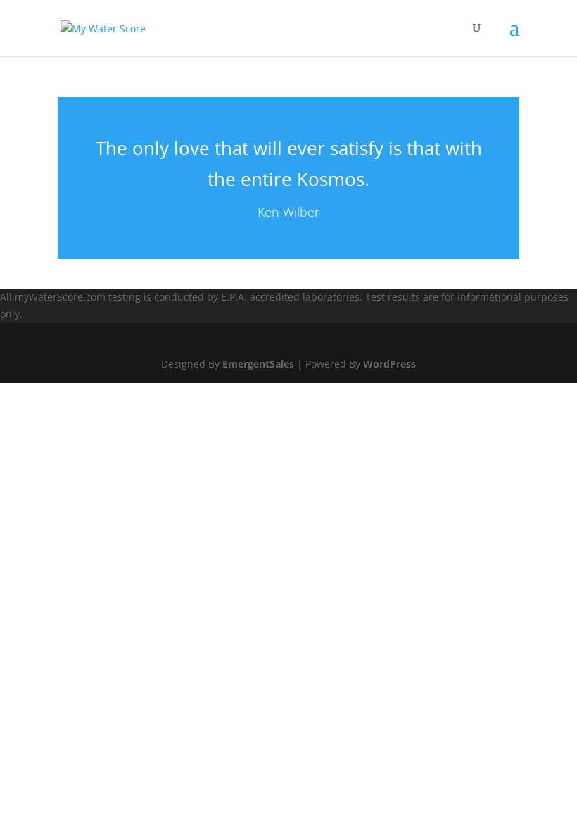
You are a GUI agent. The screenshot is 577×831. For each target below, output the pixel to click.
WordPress (389, 363)
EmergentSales (258, 363)
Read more (288, 178)
